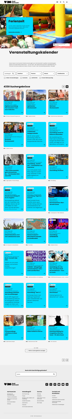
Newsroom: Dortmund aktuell (12, 399)
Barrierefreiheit (40, 400)
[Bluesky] (59, 384)
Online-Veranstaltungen (12, 77)
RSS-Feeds (39, 402)
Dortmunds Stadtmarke (27, 406)
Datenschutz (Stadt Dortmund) (56, 402)
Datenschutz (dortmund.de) (58, 399)
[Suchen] (13, 73)
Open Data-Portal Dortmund (41, 398)
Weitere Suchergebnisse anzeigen (36, 350)
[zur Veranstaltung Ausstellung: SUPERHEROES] (58, 231)
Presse (23, 396)
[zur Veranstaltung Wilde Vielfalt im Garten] (36, 327)
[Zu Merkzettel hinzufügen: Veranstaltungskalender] (63, 360)
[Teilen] (67, 360)
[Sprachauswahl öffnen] (57, 2)
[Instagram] (51, 384)
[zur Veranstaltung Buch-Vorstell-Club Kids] (14, 263)
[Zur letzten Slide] (2, 26)
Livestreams (25, 402)
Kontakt (54, 395)
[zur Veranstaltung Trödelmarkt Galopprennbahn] (36, 134)
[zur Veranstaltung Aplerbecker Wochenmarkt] (36, 102)
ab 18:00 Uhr (35, 77)
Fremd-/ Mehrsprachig (47, 77)
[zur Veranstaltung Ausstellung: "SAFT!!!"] (36, 295)
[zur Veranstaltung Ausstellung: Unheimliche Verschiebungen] (14, 295)
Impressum (54, 397)
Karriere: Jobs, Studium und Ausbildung (28, 398)
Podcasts (24, 404)
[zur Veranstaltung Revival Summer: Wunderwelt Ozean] (58, 198)
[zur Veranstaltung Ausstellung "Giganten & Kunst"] (36, 198)
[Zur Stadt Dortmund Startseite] (11, 2)
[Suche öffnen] (63, 2)
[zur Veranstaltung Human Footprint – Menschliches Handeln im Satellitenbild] (36, 231)
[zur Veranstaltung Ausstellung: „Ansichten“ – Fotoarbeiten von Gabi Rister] (36, 166)
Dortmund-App (25, 394)
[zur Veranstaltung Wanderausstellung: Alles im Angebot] (14, 198)
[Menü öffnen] (66, 2)
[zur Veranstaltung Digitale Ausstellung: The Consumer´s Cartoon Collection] (14, 102)
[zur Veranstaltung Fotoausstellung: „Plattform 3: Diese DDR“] (14, 327)
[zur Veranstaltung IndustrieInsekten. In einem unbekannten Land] (14, 231)
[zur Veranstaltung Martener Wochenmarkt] (58, 102)
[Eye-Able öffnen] (60, 2)
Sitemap (39, 394)
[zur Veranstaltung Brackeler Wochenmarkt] (14, 134)
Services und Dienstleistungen (11, 394)
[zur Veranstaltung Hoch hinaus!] (58, 295)
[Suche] (54, 374)
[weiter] (69, 26)
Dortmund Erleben (11, 402)
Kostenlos (25, 77)
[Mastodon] (55, 384)
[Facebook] (46, 384)
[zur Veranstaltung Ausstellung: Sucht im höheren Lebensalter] (58, 134)
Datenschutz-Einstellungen (58, 404)
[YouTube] (63, 384)
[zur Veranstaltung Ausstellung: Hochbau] (58, 166)
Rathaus (9, 403)
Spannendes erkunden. (14, 32)
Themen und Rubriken (12, 397)
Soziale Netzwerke (26, 400)
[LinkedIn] (67, 384)
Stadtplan (39, 396)
